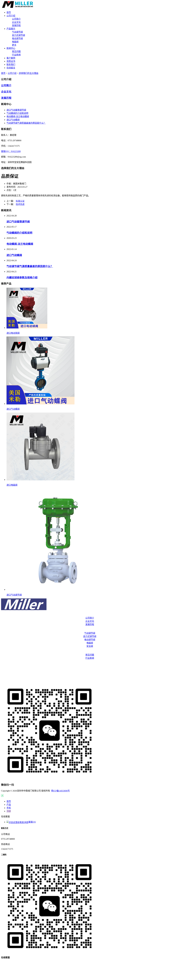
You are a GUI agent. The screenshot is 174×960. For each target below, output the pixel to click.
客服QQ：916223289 (11, 151)
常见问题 (16, 51)
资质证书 (87, 669)
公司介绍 (12, 73)
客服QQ (32, 822)
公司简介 (16, 19)
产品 (9, 804)
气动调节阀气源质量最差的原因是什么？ (26, 123)
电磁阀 (15, 42)
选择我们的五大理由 (28, 73)
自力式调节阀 (18, 35)
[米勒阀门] (17, 7)
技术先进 (20, 204)
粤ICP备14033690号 (60, 791)
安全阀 (89, 646)
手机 (9, 808)
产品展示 (87, 630)
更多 (14, 45)
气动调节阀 (17, 32)
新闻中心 (87, 651)
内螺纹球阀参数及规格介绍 (22, 277)
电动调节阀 (17, 38)
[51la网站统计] (2, 796)
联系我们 (87, 674)
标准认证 (20, 201)
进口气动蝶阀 (13, 120)
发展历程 (16, 25)
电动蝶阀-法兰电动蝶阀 (18, 116)
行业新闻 (16, 55)
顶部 (9, 811)
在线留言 (87, 680)
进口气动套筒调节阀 (16, 110)
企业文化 (16, 22)
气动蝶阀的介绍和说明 (17, 113)
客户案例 (87, 663)
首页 (3, 73)
